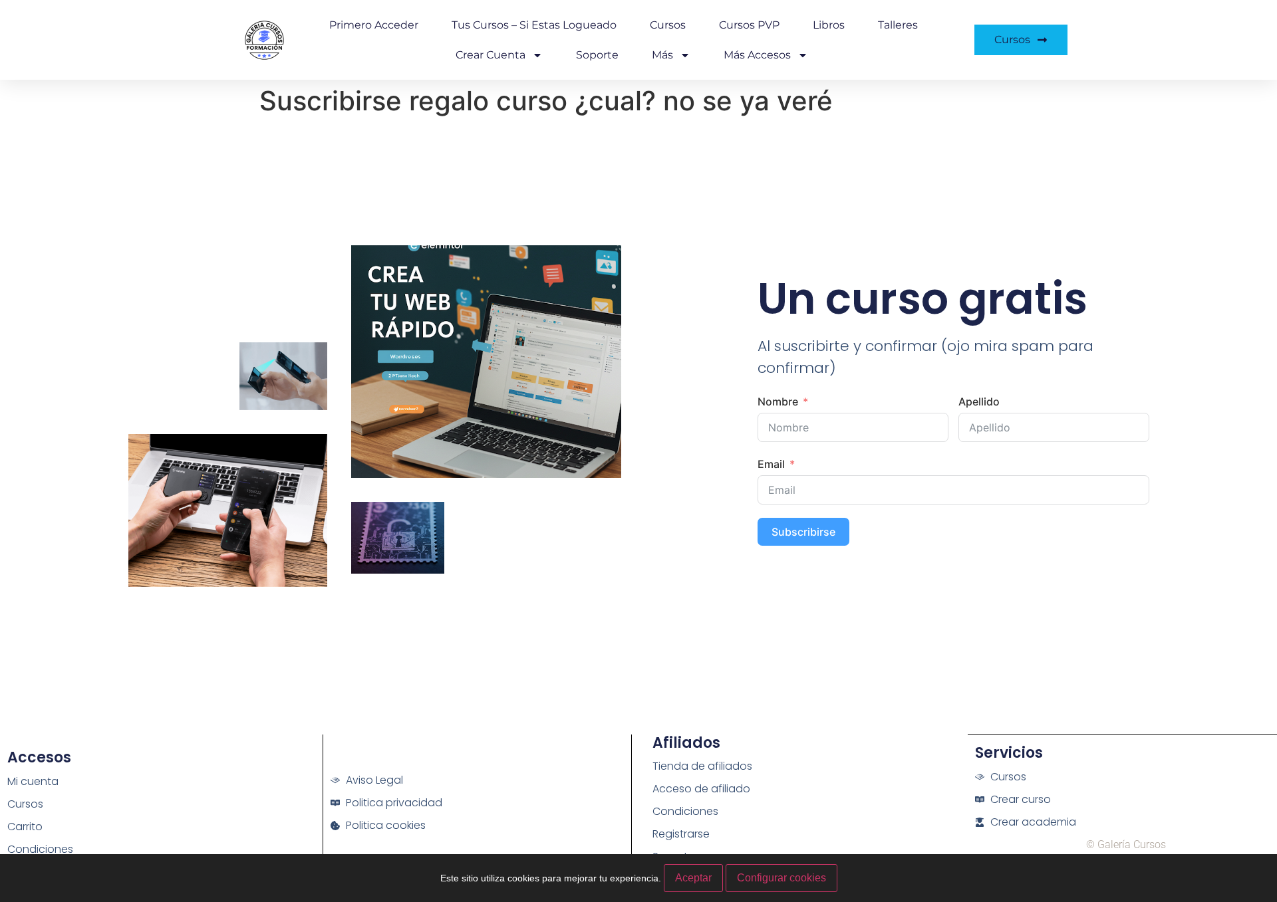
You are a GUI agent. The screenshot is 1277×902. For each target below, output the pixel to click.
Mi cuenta (33, 781)
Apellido (979, 401)
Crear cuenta (490, 55)
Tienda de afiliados (702, 766)
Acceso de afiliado (701, 788)
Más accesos (757, 55)
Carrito (25, 826)
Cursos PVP (749, 25)
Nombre (778, 401)
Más (662, 55)
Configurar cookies (781, 877)
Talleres (898, 25)
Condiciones (40, 849)
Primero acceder (373, 25)
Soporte (597, 55)
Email (771, 464)
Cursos (668, 25)
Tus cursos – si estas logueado (534, 25)
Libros (829, 25)
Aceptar (693, 877)
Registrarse (681, 834)
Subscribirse (803, 531)
